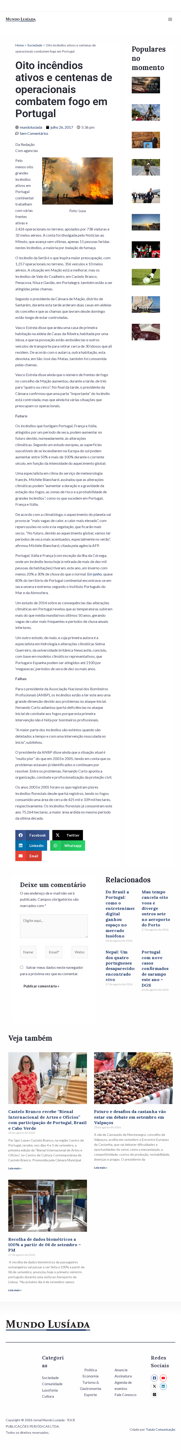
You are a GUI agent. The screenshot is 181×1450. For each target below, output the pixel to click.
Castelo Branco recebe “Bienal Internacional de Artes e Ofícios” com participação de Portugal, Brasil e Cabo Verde (47, 1120)
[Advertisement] (149, 432)
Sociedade (34, 45)
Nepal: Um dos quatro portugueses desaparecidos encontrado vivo (121, 965)
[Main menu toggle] (170, 19)
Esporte (90, 1394)
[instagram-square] (155, 1394)
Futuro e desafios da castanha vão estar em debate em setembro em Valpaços (130, 1117)
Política (90, 1370)
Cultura (48, 1396)
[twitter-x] (155, 1386)
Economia (90, 1376)
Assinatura (123, 1376)
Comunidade (52, 1383)
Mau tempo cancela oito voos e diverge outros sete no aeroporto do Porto (156, 908)
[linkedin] (164, 1386)
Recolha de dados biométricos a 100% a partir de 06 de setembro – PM (44, 1244)
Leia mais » (15, 1168)
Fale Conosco (125, 1394)
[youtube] (164, 1378)
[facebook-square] (155, 1378)
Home (19, 45)
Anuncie (121, 1370)
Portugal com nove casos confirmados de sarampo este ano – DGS (155, 968)
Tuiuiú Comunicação (160, 1429)
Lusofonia (50, 1390)
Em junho (94, 574)
